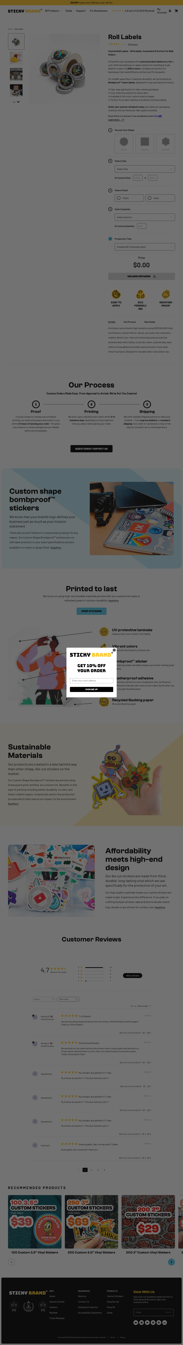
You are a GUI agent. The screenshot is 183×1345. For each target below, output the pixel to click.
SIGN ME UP (91, 689)
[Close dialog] (114, 650)
